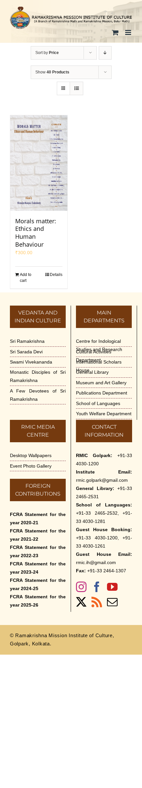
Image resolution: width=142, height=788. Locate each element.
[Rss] (96, 602)
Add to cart (25, 277)
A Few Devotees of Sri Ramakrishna (38, 395)
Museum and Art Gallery (101, 382)
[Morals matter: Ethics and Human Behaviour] (38, 163)
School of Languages (98, 403)
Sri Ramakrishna (27, 341)
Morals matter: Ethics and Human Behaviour (35, 233)
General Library (92, 372)
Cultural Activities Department (93, 356)
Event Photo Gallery (31, 466)
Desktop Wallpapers (31, 455)
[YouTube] (112, 587)
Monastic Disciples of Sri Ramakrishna (38, 376)
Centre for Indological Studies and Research (99, 345)
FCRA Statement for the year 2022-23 (38, 551)
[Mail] (112, 602)
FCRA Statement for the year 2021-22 (38, 535)
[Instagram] (81, 587)
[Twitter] (81, 602)
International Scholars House (99, 366)
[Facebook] (96, 587)
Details (56, 274)
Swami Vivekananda (31, 362)
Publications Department (101, 392)
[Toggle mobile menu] (128, 32)
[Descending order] (105, 53)
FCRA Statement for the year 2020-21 (38, 518)
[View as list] (76, 88)
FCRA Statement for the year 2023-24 (38, 568)
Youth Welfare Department (103, 413)
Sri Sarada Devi (26, 351)
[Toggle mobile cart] (115, 32)
